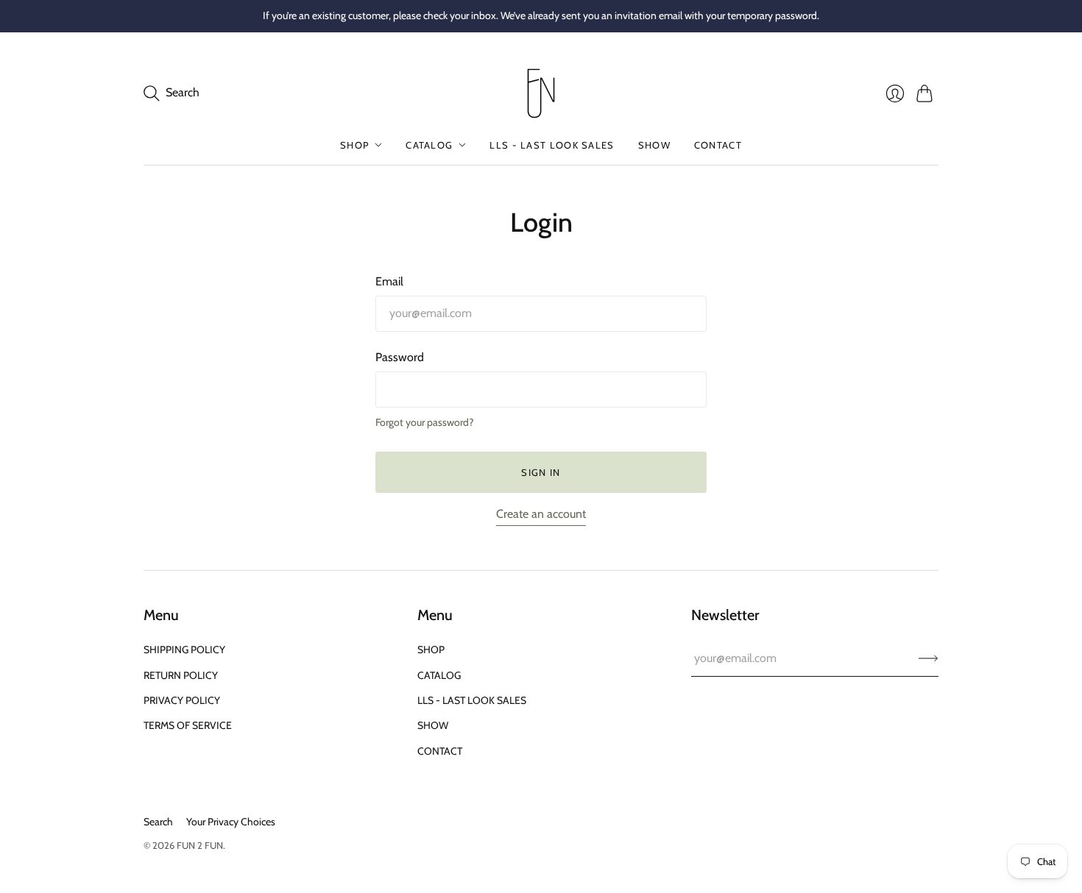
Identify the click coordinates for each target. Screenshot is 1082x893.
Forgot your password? (424, 422)
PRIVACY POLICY (182, 700)
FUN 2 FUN (200, 845)
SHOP (354, 145)
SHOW (654, 145)
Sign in (540, 472)
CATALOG (429, 145)
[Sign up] (928, 658)
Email (389, 281)
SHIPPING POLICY (184, 649)
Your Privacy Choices (230, 821)
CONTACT (718, 145)
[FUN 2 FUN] (541, 93)
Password (399, 357)
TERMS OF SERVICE (188, 725)
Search (158, 821)
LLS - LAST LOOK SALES (551, 145)
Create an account (541, 514)
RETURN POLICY (181, 675)
